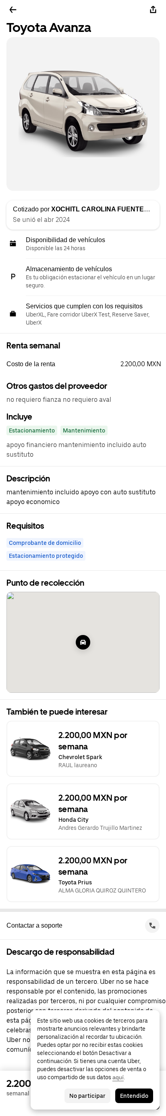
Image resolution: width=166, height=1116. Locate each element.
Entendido (134, 1096)
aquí (118, 1077)
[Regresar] (13, 9)
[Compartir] (153, 9)
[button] (86, 364)
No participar (87, 1096)
